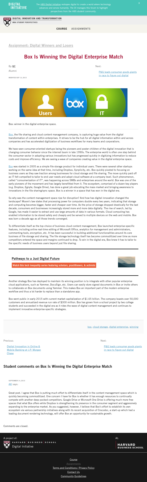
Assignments (81, 28)
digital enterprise (118, 326)
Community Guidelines (73, 476)
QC (14, 66)
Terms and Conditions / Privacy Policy (73, 467)
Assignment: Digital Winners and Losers (41, 45)
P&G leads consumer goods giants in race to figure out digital (118, 73)
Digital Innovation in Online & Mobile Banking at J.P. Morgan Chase (24, 350)
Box (11, 134)
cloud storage (100, 326)
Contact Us (73, 472)
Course (61, 28)
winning (134, 326)
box (89, 326)
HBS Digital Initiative (50, 4)
